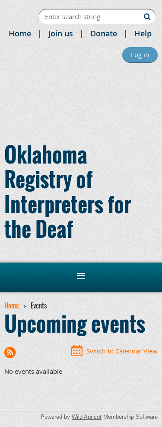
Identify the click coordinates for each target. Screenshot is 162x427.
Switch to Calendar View (122, 351)
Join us (60, 33)
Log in (140, 54)
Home (20, 33)
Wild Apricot (87, 417)
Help (143, 33)
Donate (103, 33)
